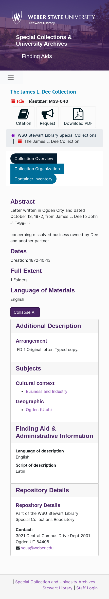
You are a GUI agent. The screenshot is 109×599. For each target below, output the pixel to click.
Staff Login (87, 587)
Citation (23, 123)
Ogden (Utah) (39, 409)
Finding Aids (37, 56)
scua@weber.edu (37, 547)
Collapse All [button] (25, 312)
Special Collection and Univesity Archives (55, 581)
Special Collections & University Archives (44, 40)
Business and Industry (46, 391)
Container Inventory (33, 178)
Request (47, 123)
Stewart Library (57, 587)
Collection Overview (33, 158)
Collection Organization (37, 168)
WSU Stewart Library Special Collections (57, 135)
